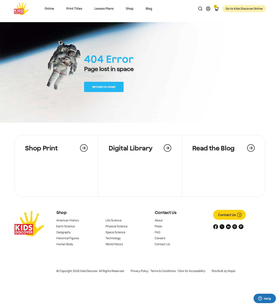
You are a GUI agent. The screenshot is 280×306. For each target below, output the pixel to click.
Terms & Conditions (163, 271)
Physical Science (116, 226)
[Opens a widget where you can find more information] (264, 299)
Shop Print (41, 148)
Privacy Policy (139, 271)
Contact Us (165, 212)
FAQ (157, 232)
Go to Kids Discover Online (244, 8)
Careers (160, 238)
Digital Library (131, 148)
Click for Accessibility (191, 271)
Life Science (114, 220)
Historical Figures (67, 238)
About (159, 220)
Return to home (103, 87)
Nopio (231, 271)
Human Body (64, 244)
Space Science (115, 232)
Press (158, 226)
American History (67, 220)
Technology (113, 238)
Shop (61, 212)
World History (114, 244)
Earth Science (65, 226)
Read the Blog (213, 148)
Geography (63, 232)
